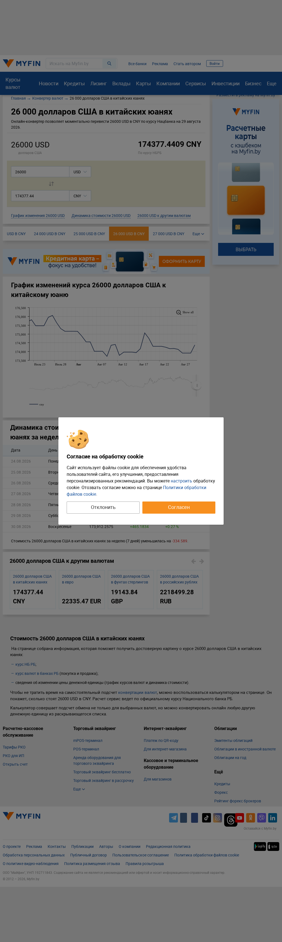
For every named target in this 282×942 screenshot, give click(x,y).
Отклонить (103, 507)
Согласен (179, 507)
